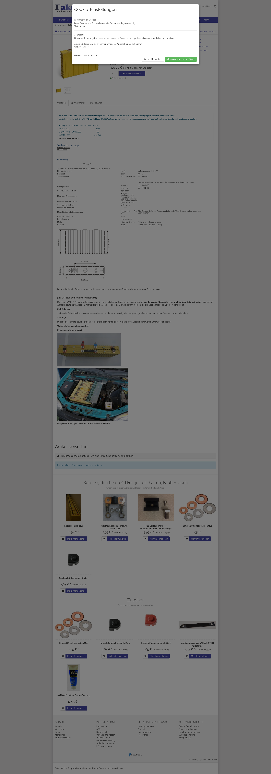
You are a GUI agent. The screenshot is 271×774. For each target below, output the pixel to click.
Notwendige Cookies (86, 20)
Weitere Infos (81, 26)
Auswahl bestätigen (153, 59)
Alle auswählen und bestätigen (180, 59)
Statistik (80, 35)
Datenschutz (80, 55)
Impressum (91, 55)
